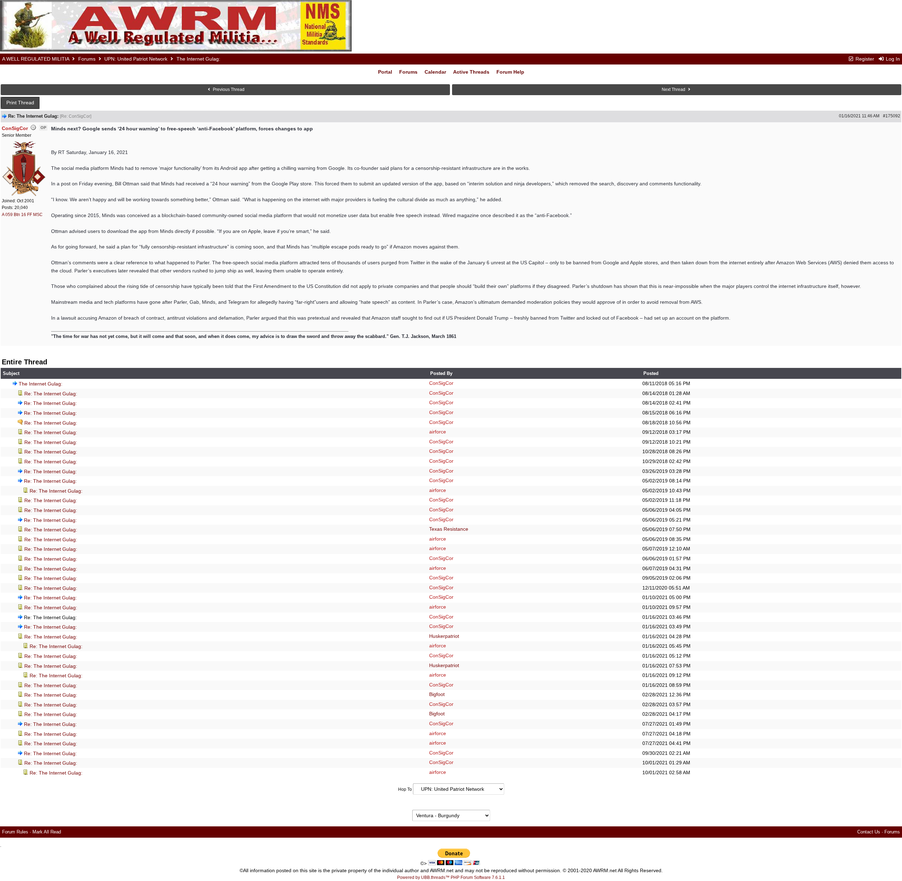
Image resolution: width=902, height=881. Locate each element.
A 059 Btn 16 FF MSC (22, 214)
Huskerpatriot (444, 636)
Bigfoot (437, 694)
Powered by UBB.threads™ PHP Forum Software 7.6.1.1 (451, 877)
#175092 (891, 115)
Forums (86, 59)
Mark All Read (46, 831)
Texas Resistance (448, 529)
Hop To (405, 789)
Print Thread (20, 102)
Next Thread (674, 89)
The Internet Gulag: (40, 384)
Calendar (435, 72)
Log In (892, 59)
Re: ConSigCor (75, 116)
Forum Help (510, 72)
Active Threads (471, 72)
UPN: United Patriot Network (135, 59)
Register (864, 59)
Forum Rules (15, 831)
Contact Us (868, 831)
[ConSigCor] (25, 168)
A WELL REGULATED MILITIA (35, 59)
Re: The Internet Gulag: (50, 393)
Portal (385, 72)
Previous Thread (228, 89)
